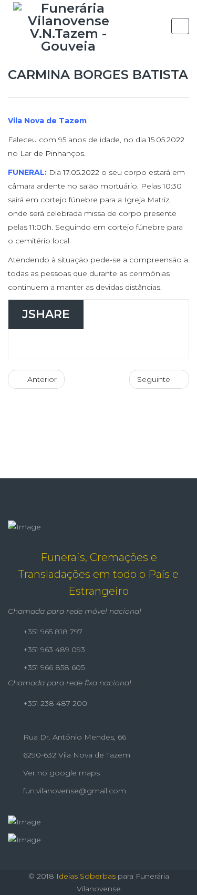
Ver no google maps (60, 773)
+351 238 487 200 (54, 703)
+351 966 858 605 (53, 667)
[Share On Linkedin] (120, 344)
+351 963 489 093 (53, 649)
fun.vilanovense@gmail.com (73, 790)
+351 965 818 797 (51, 631)
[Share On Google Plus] (89, 344)
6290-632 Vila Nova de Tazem (75, 755)
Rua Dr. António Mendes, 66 (73, 737)
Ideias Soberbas (86, 876)
